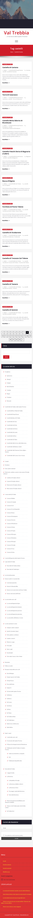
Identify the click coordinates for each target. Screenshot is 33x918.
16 (21, 336)
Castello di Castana (19, 52)
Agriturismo (9, 375)
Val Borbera (9, 695)
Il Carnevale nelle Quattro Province (14, 740)
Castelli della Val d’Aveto (12, 428)
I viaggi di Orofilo (10, 773)
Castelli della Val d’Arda (12, 425)
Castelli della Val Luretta (12, 432)
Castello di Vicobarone (11, 232)
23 (19, 339)
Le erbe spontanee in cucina (11, 623)
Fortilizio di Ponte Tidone (12, 207)
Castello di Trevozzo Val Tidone (15, 258)
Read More (5, 82)
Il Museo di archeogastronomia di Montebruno (17, 744)
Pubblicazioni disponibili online (15, 760)
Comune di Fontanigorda (12, 516)
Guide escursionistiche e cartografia (16, 753)
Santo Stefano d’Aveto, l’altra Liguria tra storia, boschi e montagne (17, 894)
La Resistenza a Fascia (13, 787)
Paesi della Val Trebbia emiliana (13, 565)
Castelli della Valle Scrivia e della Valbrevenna (16, 443)
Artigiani (9, 383)
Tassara (15, 288)
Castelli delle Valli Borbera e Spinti (14, 446)
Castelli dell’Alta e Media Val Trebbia (14, 410)
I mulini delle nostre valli (12, 737)
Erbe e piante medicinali (10, 468)
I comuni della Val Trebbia (10, 494)
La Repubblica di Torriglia (14, 780)
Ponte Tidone (19, 211)
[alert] (16, 880)
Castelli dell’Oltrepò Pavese (13, 414)
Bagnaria (28, 156)
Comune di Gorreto (11, 520)
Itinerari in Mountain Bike (12, 586)
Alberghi (9, 379)
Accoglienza (7, 371)
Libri (10, 757)
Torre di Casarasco (10, 95)
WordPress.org (6, 872)
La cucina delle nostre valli (10, 599)
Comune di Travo (10, 548)
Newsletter (7, 662)
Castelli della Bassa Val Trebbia (13, 418)
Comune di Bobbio (11, 498)
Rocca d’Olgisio (8, 181)
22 (16, 339)
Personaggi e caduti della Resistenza (16, 791)
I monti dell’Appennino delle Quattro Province (15, 558)
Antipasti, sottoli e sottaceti (13, 627)
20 (10, 339)
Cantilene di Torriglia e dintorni (13, 477)
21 (13, 339)
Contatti (7, 461)
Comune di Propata (11, 530)
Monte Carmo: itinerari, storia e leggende (12, 906)
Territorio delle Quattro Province (14, 691)
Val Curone (9, 702)
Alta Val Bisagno (10, 673)
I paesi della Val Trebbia (10, 561)
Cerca (5, 346)
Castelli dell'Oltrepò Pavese (16, 70)
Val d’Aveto (9, 705)
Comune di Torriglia (11, 545)
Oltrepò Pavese (10, 680)
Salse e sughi (9, 649)
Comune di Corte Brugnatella (13, 509)
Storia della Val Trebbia (10, 769)
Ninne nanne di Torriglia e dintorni (14, 488)
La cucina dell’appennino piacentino (14, 614)
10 (2, 336)
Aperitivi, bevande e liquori (12, 631)
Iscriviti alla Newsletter (10, 575)
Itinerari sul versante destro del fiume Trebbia (17, 590)
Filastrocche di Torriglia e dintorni (14, 485)
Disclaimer (7, 465)
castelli (4, 71)
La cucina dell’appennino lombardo (14, 607)
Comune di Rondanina (11, 538)
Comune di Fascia (10, 512)
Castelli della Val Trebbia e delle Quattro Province (15, 406)
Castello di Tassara (10, 284)
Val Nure (9, 709)
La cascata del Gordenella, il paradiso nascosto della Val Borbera (16, 890)
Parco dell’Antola (10, 684)
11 (5, 336)
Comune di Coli (10, 505)
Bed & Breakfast (10, 386)
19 (30, 336)
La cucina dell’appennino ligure (13, 603)
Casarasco (5, 99)
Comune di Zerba (10, 552)
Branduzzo (5, 127)
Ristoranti (9, 401)
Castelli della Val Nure (11, 436)
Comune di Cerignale (11, 502)
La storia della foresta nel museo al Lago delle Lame (14, 898)
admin (5, 70)
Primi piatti (9, 645)
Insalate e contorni (11, 638)
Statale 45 (9, 687)
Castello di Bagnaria (12, 158)
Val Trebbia (16, 33)
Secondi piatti (10, 652)
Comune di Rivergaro (11, 534)
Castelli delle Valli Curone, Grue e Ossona (16, 455)
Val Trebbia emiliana (11, 716)
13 (12, 336)
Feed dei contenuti (7, 864)
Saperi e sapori (8, 733)
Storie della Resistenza (14, 794)
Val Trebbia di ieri (10, 811)
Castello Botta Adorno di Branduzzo (11, 128)
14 (15, 336)
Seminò (14, 314)
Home (11, 52)
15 (18, 336)
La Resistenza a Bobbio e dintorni (16, 784)
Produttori (9, 397)
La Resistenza (10, 776)
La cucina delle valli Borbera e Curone (15, 617)
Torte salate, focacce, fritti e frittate (14, 656)
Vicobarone (17, 237)
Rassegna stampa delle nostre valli (12, 669)
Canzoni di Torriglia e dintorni (13, 481)
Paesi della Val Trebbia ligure (13, 569)
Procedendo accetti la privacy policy (14, 835)
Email (4, 828)
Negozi (8, 393)
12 (9, 336)
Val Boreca (9, 698)
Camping (9, 390)
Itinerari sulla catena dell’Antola (13, 593)
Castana (28, 70)
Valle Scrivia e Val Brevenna (13, 723)
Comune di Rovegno (11, 541)
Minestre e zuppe (11, 642)
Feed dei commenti (7, 868)
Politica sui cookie (9, 666)
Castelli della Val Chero (12, 421)
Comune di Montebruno (12, 523)
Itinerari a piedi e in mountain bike (12, 578)
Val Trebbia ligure (10, 720)
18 (27, 336)
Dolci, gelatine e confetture (13, 634)
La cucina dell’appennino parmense (14, 610)
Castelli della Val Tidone (15, 184)
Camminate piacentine (12, 582)
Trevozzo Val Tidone (24, 262)
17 (24, 336)
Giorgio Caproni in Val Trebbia (13, 677)
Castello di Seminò (10, 310)
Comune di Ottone (11, 527)
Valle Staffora (10, 727)
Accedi (4, 861)
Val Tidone (9, 713)
